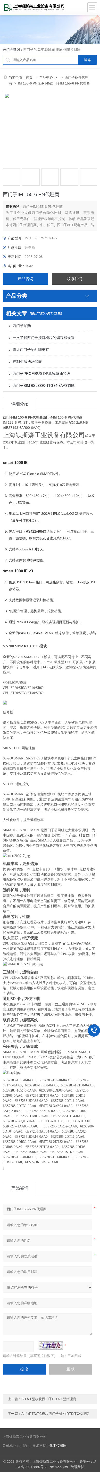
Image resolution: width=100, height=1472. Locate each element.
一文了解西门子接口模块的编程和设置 (44, 338)
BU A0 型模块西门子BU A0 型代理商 (48, 1399)
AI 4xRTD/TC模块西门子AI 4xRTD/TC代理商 (55, 1414)
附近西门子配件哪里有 (31, 349)
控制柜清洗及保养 (27, 361)
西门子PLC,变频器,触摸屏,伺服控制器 (51, 50)
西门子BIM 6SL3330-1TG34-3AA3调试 (44, 385)
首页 (29, 77)
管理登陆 (77, 1467)
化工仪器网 (58, 1446)
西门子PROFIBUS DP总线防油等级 (41, 373)
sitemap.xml (59, 1467)
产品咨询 (25, 279)
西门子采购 (22, 326)
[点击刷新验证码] (51, 1345)
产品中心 (46, 77)
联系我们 (74, 279)
